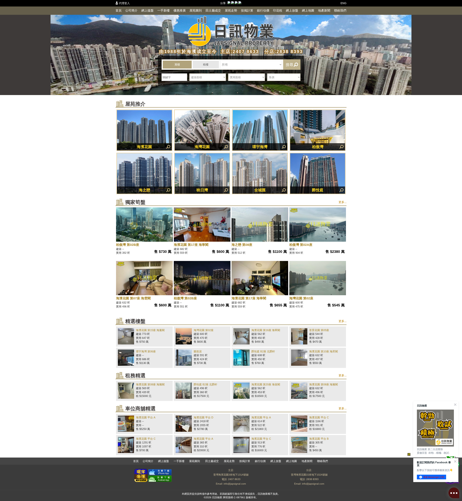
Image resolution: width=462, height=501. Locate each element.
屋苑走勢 (231, 10)
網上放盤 (292, 10)
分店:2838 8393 (282, 51)
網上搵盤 (147, 10)
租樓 (205, 64)
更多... (342, 202)
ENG (343, 3)
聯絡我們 (340, 10)
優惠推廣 (179, 10)
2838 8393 (312, 479)
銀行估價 (263, 10)
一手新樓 (163, 10)
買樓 (177, 64)
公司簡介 (131, 10)
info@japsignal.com (235, 483)
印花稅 (277, 10)
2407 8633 (234, 479)
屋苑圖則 (195, 10)
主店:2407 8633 (239, 51)
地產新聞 (324, 10)
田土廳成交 (213, 10)
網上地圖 (308, 10)
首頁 (119, 10)
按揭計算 (247, 10)
